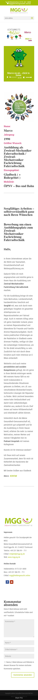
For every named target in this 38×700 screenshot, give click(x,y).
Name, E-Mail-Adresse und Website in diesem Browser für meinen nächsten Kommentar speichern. (19, 665)
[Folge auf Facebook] (7, 582)
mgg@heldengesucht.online (19, 575)
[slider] (28, 77)
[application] (18, 77)
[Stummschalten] (24, 77)
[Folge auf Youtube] (11, 582)
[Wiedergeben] (7, 77)
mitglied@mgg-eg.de (17, 554)
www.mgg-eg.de (14, 557)
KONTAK (13, 476)
